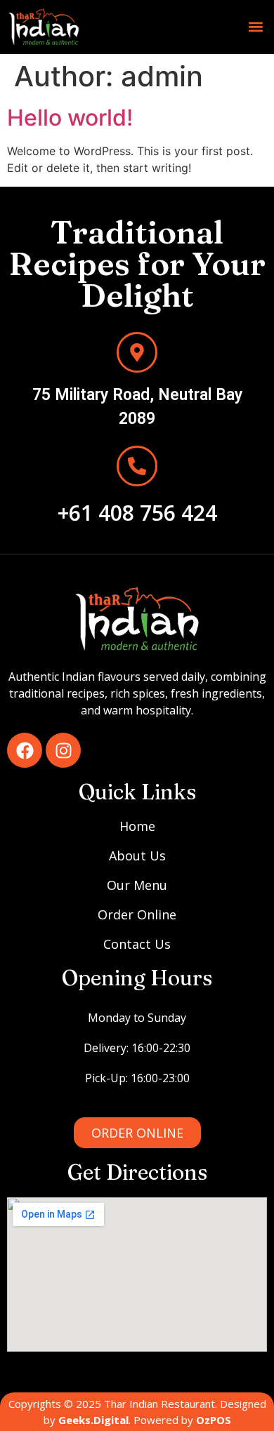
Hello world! (70, 117)
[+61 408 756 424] (137, 466)
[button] (255, 27)
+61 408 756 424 (137, 512)
